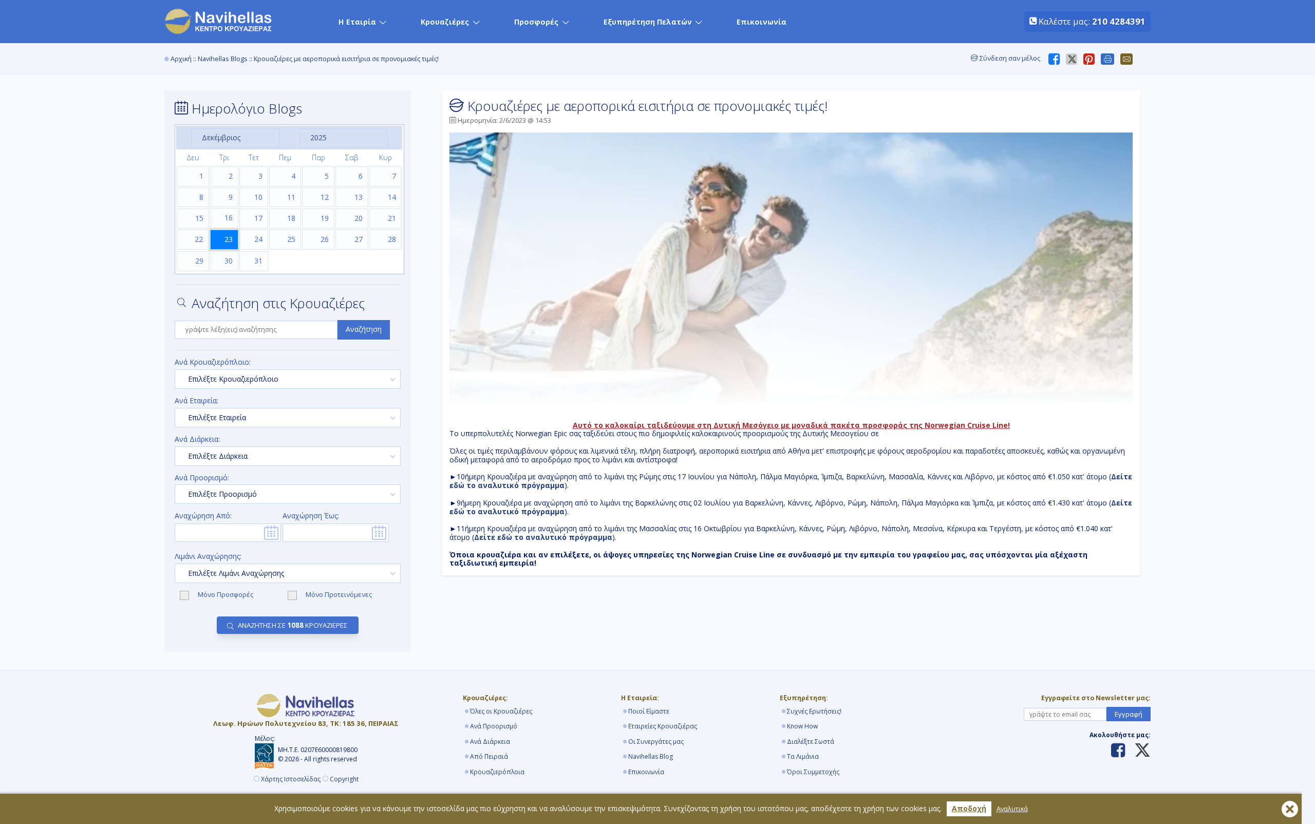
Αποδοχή (969, 808)
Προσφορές (536, 22)
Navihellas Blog (650, 756)
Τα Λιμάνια (803, 756)
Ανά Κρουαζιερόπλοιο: (213, 362)
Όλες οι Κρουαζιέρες (501, 711)
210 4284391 (1118, 21)
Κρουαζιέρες (445, 22)
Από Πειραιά (489, 756)
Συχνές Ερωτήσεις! (814, 711)
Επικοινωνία (761, 22)
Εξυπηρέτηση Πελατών (648, 22)
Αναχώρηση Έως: (311, 516)
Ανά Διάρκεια (490, 741)
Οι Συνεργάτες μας (656, 741)
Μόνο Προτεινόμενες (339, 595)
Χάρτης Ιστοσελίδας (291, 779)
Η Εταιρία (357, 22)
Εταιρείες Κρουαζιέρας (662, 726)
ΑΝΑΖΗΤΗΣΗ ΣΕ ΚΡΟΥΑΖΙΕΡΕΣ (293, 625)
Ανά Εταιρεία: (196, 401)
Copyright (344, 779)
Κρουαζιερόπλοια (497, 771)
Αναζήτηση (364, 329)
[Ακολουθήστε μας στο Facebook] (1118, 751)
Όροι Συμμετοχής (813, 771)
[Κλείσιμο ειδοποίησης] (1290, 809)
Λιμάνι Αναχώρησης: (208, 556)
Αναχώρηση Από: (203, 516)
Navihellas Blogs (223, 58)
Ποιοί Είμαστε (648, 711)
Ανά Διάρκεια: (197, 439)
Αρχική (181, 58)
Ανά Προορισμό (493, 726)
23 (228, 239)
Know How (802, 726)
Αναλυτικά (1012, 809)
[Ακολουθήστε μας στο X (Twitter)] (1138, 751)
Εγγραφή (1128, 714)
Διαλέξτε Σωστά (810, 741)
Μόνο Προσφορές (226, 595)
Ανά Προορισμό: (202, 478)
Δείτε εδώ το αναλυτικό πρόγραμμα (543, 537)
